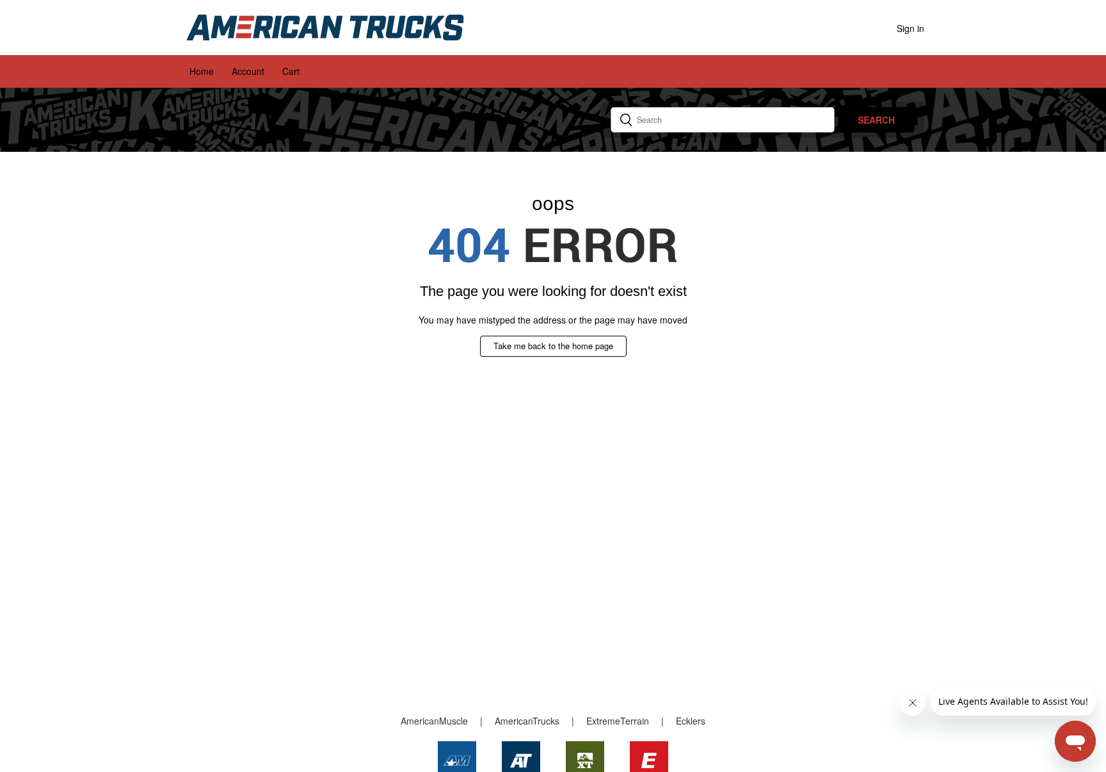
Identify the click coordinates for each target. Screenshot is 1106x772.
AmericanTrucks (527, 720)
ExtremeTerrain (617, 720)
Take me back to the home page (553, 346)
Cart (291, 71)
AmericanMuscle (434, 720)
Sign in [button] (910, 28)
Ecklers (690, 720)
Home (201, 71)
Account (248, 71)
